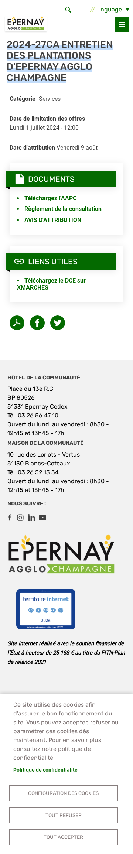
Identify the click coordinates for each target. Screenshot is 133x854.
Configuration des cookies (63, 793)
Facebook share (37, 322)
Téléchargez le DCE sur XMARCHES (51, 284)
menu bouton (122, 24)
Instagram (20, 517)
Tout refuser (63, 815)
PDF (17, 322)
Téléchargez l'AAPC (50, 198)
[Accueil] (26, 24)
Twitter (57, 322)
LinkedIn (31, 517)
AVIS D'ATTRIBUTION (52, 219)
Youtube (42, 517)
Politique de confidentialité (45, 770)
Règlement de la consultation (63, 208)
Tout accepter (63, 837)
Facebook (9, 517)
